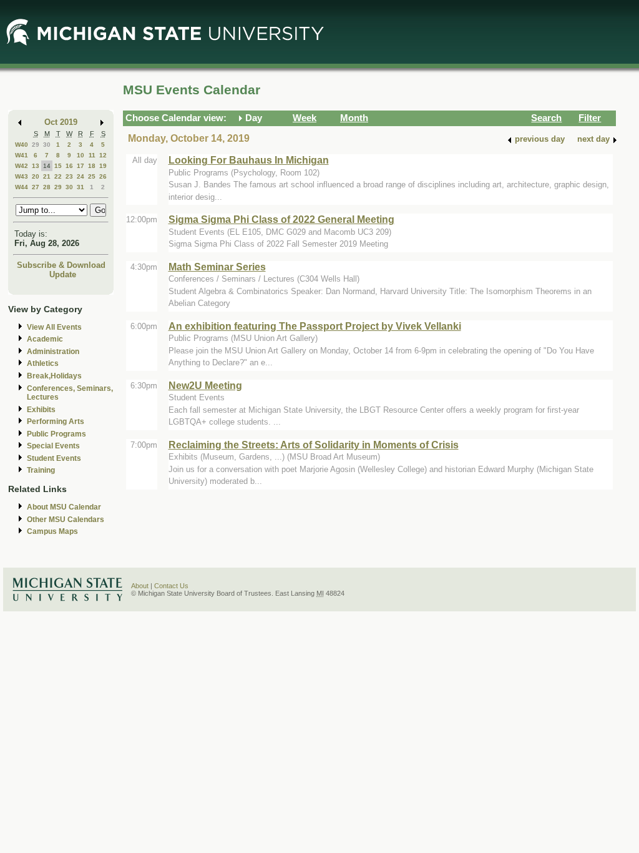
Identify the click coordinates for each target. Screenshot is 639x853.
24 (80, 176)
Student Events (54, 458)
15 (58, 165)
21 (47, 176)
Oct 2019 (60, 122)
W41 (21, 155)
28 (47, 187)
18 (91, 165)
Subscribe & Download (61, 265)
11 (92, 155)
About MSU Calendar (64, 507)
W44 (21, 187)
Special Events (53, 445)
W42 (21, 165)
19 (103, 165)
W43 (21, 176)
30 (47, 144)
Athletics (43, 363)
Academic (45, 339)
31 (80, 187)
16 (69, 165)
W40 (21, 144)
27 (35, 187)
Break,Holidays (54, 376)
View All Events (54, 327)
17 (80, 165)
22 (58, 176)
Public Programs (56, 434)
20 (35, 176)
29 (35, 144)
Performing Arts (55, 421)
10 (80, 155)
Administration (53, 351)
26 (103, 176)
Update (62, 274)
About (140, 585)
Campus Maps (52, 531)
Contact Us (171, 585)
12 (103, 155)
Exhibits (41, 409)
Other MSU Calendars (65, 519)
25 (91, 176)
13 (35, 165)
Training (41, 470)
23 (69, 176)
